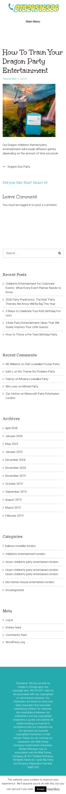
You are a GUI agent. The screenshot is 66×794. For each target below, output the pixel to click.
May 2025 (11, 444)
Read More (53, 789)
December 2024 (15, 460)
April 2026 (11, 428)
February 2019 (14, 515)
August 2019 (13, 499)
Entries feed (13, 627)
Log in (9, 620)
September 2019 (16, 491)
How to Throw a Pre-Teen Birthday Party (31, 334)
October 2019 (14, 483)
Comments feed (16, 635)
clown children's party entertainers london (31, 562)
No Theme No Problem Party (36, 371)
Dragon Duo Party (19, 166)
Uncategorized (14, 590)
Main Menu (33, 21)
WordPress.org (15, 642)
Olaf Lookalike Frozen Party (42, 364)
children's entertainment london (25, 554)
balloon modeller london (20, 546)
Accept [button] (40, 789)
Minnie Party (30, 386)
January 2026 (14, 436)
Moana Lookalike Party (33, 379)
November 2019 (15, 475)
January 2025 (14, 452)
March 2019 (13, 507)
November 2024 (15, 467)
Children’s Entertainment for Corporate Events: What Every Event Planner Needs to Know (33, 288)
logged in (25, 205)
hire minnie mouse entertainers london (29, 582)
